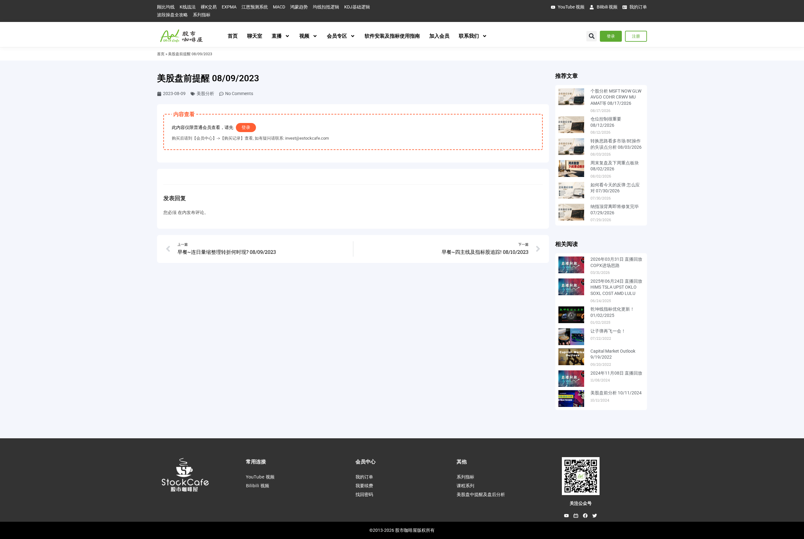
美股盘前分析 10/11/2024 (616, 392)
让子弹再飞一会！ (608, 331)
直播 (277, 36)
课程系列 (465, 485)
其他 (462, 461)
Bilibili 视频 (257, 485)
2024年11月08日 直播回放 (616, 373)
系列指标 (465, 477)
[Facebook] (585, 516)
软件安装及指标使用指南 (392, 36)
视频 (304, 36)
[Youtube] (566, 516)
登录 (246, 127)
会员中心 (366, 461)
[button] (591, 36)
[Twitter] (595, 516)
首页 (233, 36)
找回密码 (364, 494)
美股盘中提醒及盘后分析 (481, 494)
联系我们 (469, 36)
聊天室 (254, 36)
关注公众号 (581, 503)
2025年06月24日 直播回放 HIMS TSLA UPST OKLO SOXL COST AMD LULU (616, 287)
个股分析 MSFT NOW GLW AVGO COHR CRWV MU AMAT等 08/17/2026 (615, 97)
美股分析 (205, 93)
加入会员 (439, 36)
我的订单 (364, 477)
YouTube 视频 (260, 477)
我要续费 (364, 485)
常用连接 (256, 461)
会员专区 (337, 36)
